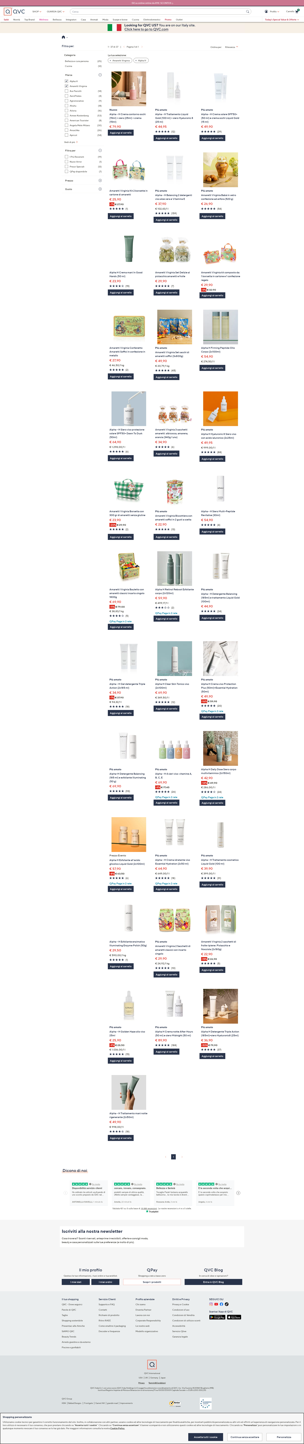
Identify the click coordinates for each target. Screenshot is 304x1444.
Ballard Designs (75, 1403)
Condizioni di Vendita (183, 1315)
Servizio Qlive (179, 1331)
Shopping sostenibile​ (72, 1320)
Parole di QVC (69, 1309)
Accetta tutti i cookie (205, 1437)
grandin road (112, 1403)
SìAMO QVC (68, 1331)
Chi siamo (141, 1304)
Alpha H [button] (142, 60)
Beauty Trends (69, 1336)
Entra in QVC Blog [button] (213, 1282)
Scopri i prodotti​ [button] (152, 1282)
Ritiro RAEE (105, 1320)
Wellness (43, 19)
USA (141, 1377)
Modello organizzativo (147, 1331)
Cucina (135, 19)
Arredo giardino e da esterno (76, 1342)
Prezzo (69, 180)
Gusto (68, 189)
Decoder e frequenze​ (109, 1331)
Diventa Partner (143, 1309)
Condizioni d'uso (180, 1309)
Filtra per (70, 150)
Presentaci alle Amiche (73, 1325)
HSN (64, 1403)
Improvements (126, 1403)
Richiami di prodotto (109, 1315)
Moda (105, 19)
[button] (267, 11)
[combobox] (157, 12)
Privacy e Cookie (180, 1304)
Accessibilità (178, 1325)
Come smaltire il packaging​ (112, 1325)
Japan (163, 1377)
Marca (68, 75)
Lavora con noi (143, 1315)
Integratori (71, 19)
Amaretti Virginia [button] (121, 60)
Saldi (6, 19)
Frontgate (88, 1403)
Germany (154, 1377)
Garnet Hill (100, 1403)
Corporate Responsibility (148, 1320)
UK (146, 1377)
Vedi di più (70, 142)
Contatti (103, 1309)
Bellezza (57, 19)
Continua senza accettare (245, 1437)
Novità (16, 19)
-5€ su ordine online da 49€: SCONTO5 (151, 3)
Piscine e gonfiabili (71, 1347)
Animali (94, 19)
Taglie (65, 1315)
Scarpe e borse (120, 19)
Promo (168, 19)
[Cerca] (248, 11)
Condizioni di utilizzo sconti (186, 1320)
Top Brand (29, 19)
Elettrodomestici (151, 19)
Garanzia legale (180, 1336)
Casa (83, 19)
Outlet (179, 19)
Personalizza (284, 1437)
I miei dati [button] (75, 1282)
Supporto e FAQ (107, 1304)
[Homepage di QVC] (63, 37)
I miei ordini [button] (105, 1282)
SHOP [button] (35, 11)
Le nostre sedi (143, 1325)
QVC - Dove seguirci (72, 1304)
